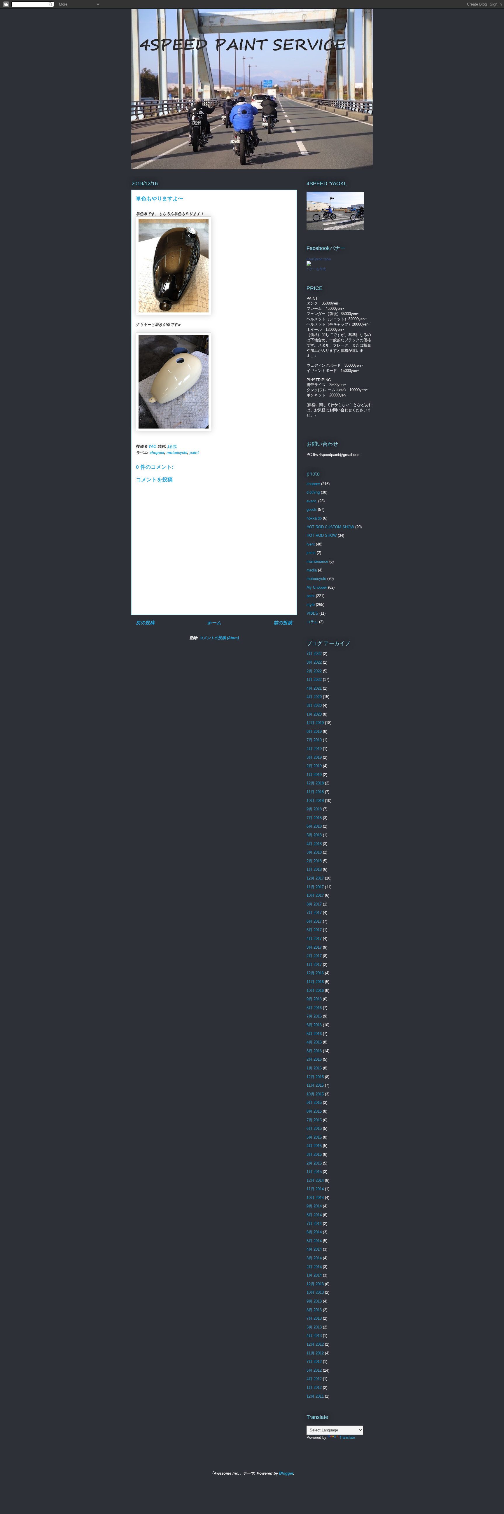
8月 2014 (314, 1215)
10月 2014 (315, 1197)
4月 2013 (314, 1335)
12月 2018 (315, 783)
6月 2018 (314, 826)
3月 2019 (314, 757)
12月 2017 (315, 878)
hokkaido (314, 518)
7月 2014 (314, 1223)
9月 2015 (314, 1102)
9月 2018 (314, 809)
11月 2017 (315, 887)
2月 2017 (314, 956)
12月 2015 (315, 1077)
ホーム (214, 622)
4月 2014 (314, 1249)
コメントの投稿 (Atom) (219, 638)
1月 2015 (314, 1171)
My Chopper (317, 587)
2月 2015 (314, 1163)
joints (311, 552)
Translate (347, 1437)
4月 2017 (314, 938)
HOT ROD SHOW (322, 535)
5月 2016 (314, 1034)
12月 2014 (315, 1180)
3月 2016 (314, 1051)
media (312, 570)
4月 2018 (314, 844)
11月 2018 (315, 792)
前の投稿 (283, 622)
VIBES (312, 613)
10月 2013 (315, 1292)
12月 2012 (315, 1344)
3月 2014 (314, 1258)
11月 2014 (315, 1189)
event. (312, 501)
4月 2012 (314, 1379)
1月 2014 (314, 1275)
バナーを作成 (316, 269)
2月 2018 (314, 861)
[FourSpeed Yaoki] (309, 264)
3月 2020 (314, 705)
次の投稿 (145, 622)
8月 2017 (314, 904)
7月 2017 (314, 912)
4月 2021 (314, 688)
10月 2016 (315, 990)
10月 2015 (315, 1094)
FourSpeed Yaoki (319, 259)
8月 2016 (314, 1008)
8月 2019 (314, 731)
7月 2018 (314, 818)
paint (194, 452)
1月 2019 (314, 774)
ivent (311, 544)
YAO (153, 446)
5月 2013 (314, 1327)
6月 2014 (314, 1232)
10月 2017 (315, 895)
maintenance (317, 561)
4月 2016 (314, 1042)
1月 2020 (314, 714)
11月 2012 (315, 1353)
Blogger (286, 1473)
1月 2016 (314, 1068)
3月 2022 (314, 662)
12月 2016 (315, 973)
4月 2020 (314, 697)
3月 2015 (314, 1154)
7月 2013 (314, 1318)
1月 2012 (314, 1387)
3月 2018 (314, 852)
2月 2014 (314, 1267)
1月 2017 (314, 964)
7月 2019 (314, 740)
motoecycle (177, 452)
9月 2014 (314, 1206)
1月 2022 (314, 679)
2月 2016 (314, 1059)
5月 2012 (314, 1370)
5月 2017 (314, 930)
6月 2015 (314, 1128)
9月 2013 (314, 1301)
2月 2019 (314, 766)
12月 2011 (315, 1396)
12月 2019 (315, 723)
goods (312, 509)
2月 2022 (314, 671)
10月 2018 (315, 800)
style (311, 604)
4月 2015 (314, 1146)
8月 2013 (314, 1310)
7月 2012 (314, 1361)
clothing (313, 492)
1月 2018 (314, 869)
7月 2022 (314, 653)
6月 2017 (314, 921)
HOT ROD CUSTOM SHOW (330, 527)
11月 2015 (315, 1085)
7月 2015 (314, 1120)
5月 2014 (314, 1241)
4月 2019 (314, 748)
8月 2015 (314, 1111)
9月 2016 (314, 999)
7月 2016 (314, 1016)
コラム (312, 622)
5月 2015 (314, 1137)
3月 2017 (314, 947)
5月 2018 (314, 835)
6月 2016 (314, 1025)
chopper (157, 452)
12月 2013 (315, 1284)
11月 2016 (315, 982)
